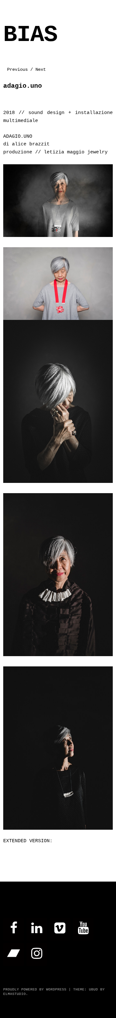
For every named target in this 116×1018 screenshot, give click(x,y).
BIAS (30, 35)
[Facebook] (13, 929)
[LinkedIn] (36, 929)
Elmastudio (14, 994)
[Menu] (11, 8)
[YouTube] (83, 929)
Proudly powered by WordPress (34, 989)
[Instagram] (36, 954)
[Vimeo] (60, 929)
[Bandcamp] (13, 954)
